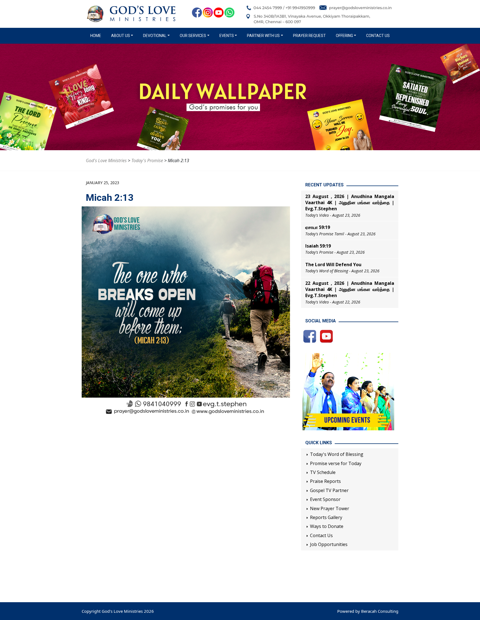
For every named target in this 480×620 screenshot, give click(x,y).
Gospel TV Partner (329, 490)
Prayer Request (309, 35)
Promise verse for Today (335, 463)
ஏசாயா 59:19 (317, 227)
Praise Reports (325, 481)
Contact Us (378, 35)
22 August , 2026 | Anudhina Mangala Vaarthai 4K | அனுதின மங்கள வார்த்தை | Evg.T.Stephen (349, 289)
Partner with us (263, 35)
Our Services (193, 35)
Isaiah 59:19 (318, 246)
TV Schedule (323, 472)
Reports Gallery (326, 517)
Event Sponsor (325, 499)
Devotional (154, 35)
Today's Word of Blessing (336, 454)
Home (96, 35)
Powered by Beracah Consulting (367, 611)
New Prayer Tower (329, 508)
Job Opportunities (329, 544)
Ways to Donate (326, 526)
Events (226, 35)
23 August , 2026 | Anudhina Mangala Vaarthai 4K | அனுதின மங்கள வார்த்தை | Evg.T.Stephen (349, 202)
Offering (344, 35)
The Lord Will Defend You (333, 264)
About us (120, 35)
